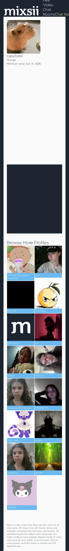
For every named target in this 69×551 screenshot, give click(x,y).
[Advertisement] (34, 123)
